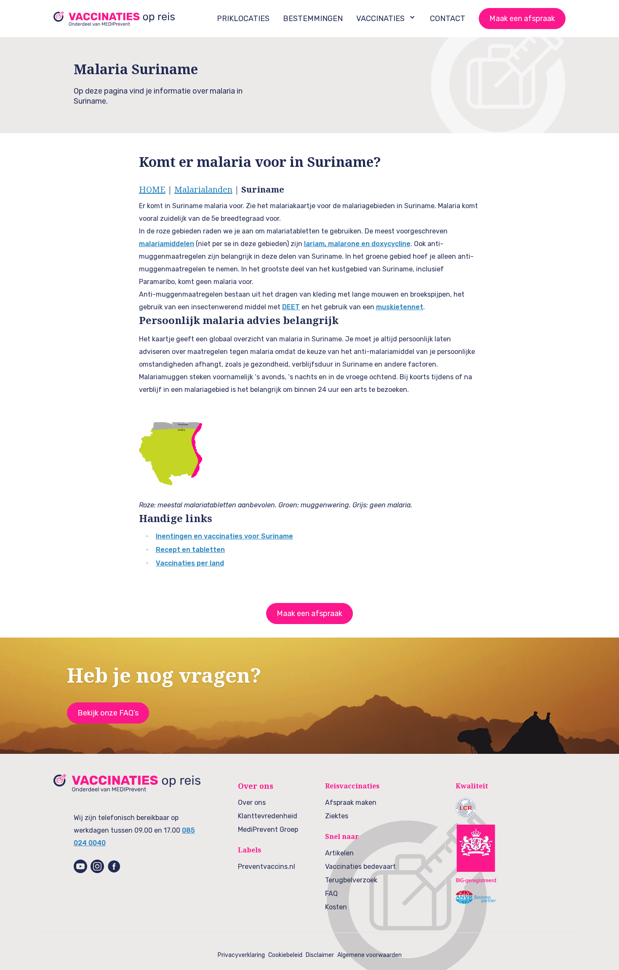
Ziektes (336, 816)
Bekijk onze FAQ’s (108, 713)
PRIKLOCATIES (243, 18)
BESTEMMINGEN (313, 18)
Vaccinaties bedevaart (360, 867)
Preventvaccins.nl (266, 867)
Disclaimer (320, 955)
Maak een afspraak (522, 18)
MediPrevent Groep (268, 829)
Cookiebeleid (285, 955)
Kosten (336, 907)
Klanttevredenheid (267, 816)
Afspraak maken (350, 803)
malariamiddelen (166, 244)
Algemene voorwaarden (369, 955)
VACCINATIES (380, 18)
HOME (152, 189)
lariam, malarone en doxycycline (357, 244)
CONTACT (447, 18)
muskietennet (399, 307)
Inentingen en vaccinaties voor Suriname (224, 536)
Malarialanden (203, 189)
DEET (291, 307)
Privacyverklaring (241, 955)
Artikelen (339, 853)
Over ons (252, 803)
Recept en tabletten (190, 550)
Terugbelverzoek (351, 880)
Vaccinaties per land (190, 563)
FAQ (331, 894)
